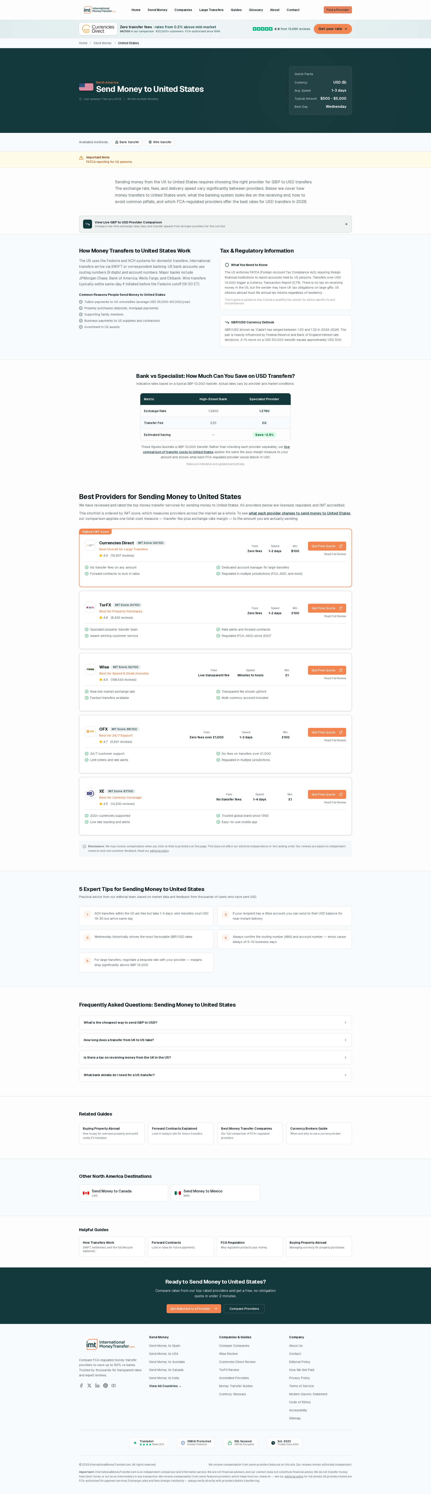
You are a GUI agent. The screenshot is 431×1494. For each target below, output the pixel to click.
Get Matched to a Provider (190, 1309)
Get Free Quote (323, 546)
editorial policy (159, 851)
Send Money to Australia (167, 1362)
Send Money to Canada (166, 1370)
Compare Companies (234, 1346)
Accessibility (298, 1410)
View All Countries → (165, 1386)
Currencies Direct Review (237, 1362)
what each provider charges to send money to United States (299, 513)
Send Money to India (164, 1378)
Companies (183, 10)
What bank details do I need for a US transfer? (119, 1075)
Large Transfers (211, 10)
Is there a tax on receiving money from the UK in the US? (127, 1057)
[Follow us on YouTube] (113, 1385)
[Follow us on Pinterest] (105, 1385)
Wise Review (228, 1354)
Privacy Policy (299, 1378)
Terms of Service (301, 1386)
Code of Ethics (300, 1402)
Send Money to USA (163, 1354)
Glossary (256, 10)
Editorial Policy (299, 1362)
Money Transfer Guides (236, 1386)
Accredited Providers (234, 1378)
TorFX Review (229, 1370)
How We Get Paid (301, 1370)
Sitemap (295, 1418)
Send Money (157, 10)
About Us (296, 1346)
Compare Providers (244, 1309)
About (274, 10)
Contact (293, 10)
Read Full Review (335, 554)
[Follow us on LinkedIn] (97, 1385)
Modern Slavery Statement (308, 1394)
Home (136, 10)
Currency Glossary (232, 1394)
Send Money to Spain (164, 1346)
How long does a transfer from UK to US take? (119, 1040)
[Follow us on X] (89, 1385)
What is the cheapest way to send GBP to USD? (120, 1023)
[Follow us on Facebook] (81, 1385)
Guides (236, 10)
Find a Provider (337, 10)
